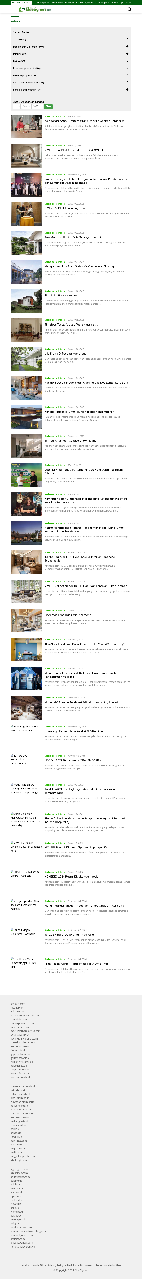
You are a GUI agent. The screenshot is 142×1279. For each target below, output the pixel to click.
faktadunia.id (18, 1050)
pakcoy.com (17, 1144)
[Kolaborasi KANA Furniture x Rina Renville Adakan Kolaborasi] (26, 126)
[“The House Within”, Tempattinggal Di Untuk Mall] (26, 969)
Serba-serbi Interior (55, 116)
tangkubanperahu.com (23, 1156)
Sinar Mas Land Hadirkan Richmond (68, 615)
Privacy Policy (55, 1265)
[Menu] (13, 9)
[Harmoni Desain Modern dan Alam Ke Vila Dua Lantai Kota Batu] (26, 388)
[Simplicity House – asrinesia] (26, 301)
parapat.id (16, 1215)
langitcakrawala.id (20, 1069)
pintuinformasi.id (20, 1098)
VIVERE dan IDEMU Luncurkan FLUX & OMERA (74, 150)
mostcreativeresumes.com (26, 1030)
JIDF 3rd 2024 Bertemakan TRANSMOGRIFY (73, 760)
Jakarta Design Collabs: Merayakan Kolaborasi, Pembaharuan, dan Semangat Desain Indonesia (86, 180)
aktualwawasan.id (20, 1117)
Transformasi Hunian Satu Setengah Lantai (73, 237)
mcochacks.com (20, 1027)
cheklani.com (18, 1003)
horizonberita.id (19, 1105)
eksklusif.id (17, 1200)
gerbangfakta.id (19, 1121)
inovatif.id (16, 1203)
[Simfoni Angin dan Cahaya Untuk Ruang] (26, 446)
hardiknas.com (19, 1140)
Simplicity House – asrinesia (63, 295)
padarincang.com (20, 1176)
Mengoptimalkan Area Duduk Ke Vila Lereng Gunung (79, 266)
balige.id (15, 1223)
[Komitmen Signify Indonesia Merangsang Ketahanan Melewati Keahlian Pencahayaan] (26, 504)
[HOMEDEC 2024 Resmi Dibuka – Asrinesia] (26, 882)
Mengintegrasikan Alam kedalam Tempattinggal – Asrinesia (84, 905)
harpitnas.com (18, 1148)
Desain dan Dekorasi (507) (28, 46)
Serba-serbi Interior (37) (27, 89)
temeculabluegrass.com (24, 1246)
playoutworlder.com (22, 1242)
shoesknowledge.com (23, 1042)
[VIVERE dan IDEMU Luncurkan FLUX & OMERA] (26, 156)
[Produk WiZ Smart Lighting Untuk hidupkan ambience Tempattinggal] (26, 795)
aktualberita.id (18, 1090)
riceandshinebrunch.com (24, 1038)
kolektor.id (16, 1180)
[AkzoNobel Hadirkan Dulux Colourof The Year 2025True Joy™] (26, 649)
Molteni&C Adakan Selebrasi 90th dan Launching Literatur (83, 702)
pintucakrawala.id (20, 1077)
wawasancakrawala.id (23, 1086)
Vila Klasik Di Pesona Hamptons (65, 353)
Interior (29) (20, 54)
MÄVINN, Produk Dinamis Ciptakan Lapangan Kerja (78, 847)
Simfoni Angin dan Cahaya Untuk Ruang (71, 440)
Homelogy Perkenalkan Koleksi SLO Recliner (74, 731)
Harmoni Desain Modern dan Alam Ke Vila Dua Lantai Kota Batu (86, 382)
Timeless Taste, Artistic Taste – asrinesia (71, 324)
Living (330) (19, 61)
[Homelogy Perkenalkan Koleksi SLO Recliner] (26, 737)
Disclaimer (86, 1265)
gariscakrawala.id (20, 1058)
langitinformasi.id (20, 1073)
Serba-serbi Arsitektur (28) (28, 82)
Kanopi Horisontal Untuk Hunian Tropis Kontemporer (79, 411)
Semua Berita (21, 32)
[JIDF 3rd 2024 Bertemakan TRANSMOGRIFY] (26, 766)
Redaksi (71, 1265)
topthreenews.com (21, 1227)
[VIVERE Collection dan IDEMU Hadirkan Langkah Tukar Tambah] (26, 591)
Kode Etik (38, 1265)
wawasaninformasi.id (22, 1102)
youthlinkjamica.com (22, 1235)
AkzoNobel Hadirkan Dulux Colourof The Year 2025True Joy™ (85, 644)
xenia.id (15, 1207)
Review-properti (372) (25, 75)
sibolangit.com (19, 1160)
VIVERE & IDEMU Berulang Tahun (66, 208)
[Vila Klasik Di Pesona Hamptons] (26, 359)
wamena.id (17, 1211)
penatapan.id (18, 1219)
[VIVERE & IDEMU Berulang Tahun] (26, 214)
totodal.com (17, 1007)
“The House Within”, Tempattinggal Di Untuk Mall (77, 963)
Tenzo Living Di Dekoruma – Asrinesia (69, 934)
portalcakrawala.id (21, 1109)
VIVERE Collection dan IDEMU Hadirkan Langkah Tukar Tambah (86, 586)
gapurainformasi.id (21, 1054)
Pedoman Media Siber (108, 1265)
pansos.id (16, 1133)
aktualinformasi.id (20, 1046)
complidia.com (19, 1019)
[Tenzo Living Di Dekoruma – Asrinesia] (26, 940)
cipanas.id (16, 1196)
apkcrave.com (18, 1011)
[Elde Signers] (33, 9)
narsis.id (15, 1129)
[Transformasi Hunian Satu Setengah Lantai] (26, 243)
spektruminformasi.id (22, 1113)
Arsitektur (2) (20, 39)
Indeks (25, 1265)
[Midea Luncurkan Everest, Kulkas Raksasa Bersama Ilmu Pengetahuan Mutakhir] (26, 678)
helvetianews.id (19, 1065)
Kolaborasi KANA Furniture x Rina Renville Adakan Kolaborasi (85, 121)
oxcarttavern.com (20, 1034)
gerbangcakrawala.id (22, 1061)
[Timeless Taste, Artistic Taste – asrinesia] (26, 330)
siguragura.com (19, 1169)
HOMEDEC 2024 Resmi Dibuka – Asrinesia (72, 876)
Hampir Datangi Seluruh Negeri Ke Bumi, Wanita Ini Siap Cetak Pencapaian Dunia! (67, 2)
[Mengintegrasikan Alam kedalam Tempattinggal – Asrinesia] (26, 911)
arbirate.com (18, 1238)
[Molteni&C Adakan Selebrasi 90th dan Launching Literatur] (26, 708)
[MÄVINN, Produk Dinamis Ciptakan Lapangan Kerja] (26, 853)
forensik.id (16, 1136)
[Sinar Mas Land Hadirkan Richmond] (26, 620)
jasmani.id (16, 1192)
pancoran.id (17, 1188)
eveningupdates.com (22, 1023)
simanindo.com (19, 1172)
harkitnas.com (18, 1152)
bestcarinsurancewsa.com (25, 1015)
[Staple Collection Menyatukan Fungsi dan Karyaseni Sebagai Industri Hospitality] (26, 824)
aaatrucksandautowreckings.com (29, 1231)
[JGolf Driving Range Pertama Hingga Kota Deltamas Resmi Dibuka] (26, 475)
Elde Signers (82, 1270)
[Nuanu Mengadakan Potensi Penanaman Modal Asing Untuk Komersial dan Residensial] (26, 533)
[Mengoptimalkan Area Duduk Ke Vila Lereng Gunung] (26, 272)
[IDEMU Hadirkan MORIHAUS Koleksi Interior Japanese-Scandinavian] (26, 562)
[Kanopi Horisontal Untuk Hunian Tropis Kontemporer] (26, 417)
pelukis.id (16, 1184)
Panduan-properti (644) (27, 68)
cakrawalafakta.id (20, 1094)
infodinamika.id (19, 1125)
